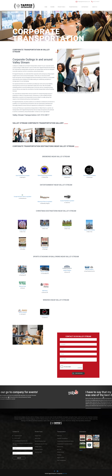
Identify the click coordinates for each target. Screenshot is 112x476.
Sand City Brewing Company (22, 175)
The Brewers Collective (67, 175)
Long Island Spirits (45, 315)
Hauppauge (32, 425)
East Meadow (59, 423)
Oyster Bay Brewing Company (45, 175)
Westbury (82, 427)
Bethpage (37, 423)
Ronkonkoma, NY (18, 442)
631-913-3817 (17, 445)
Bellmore (32, 423)
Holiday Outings (60, 458)
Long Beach (62, 425)
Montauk (86, 425)
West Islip (78, 427)
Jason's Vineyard (23, 312)
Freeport (75, 423)
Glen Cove (85, 423)
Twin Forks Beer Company (89, 175)
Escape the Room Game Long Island (22, 196)
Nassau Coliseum (45, 271)
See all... (81, 456)
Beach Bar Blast (38, 458)
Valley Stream (68, 427)
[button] (8, 400)
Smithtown (52, 427)
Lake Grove (57, 425)
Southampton (58, 427)
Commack (47, 423)
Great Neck (90, 423)
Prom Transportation (61, 467)
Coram (51, 423)
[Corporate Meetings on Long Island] (23, 135)
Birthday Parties (38, 453)
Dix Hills (54, 423)
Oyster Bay (95, 425)
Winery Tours (37, 445)
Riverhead (35, 427)
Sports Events (60, 453)
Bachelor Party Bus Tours (40, 447)
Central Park (67, 226)
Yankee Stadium (67, 270)
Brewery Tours (38, 442)
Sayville (45, 427)
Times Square (22, 230)
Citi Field (23, 273)
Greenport (16, 425)
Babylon (23, 423)
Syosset (63, 427)
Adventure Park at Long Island (45, 201)
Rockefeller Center (44, 226)
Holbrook (42, 425)
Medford (78, 425)
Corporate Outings (39, 456)
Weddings (59, 461)
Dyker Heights (22, 247)
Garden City (80, 423)
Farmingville (71, 423)
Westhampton (88, 427)
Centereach (41, 423)
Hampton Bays (22, 425)
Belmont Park (22, 286)
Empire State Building (89, 230)
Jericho (53, 425)
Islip (50, 425)
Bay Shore (28, 423)
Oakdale (90, 425)
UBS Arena (44, 290)
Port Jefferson (29, 427)
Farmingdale (65, 423)
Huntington (46, 425)
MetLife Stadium (89, 269)
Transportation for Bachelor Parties (64, 450)
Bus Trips (59, 456)
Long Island (68, 425)
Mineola (82, 425)
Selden (48, 427)
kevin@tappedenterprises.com (20, 447)
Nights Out (59, 442)
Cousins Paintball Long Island (67, 200)
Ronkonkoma (40, 427)
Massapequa (73, 425)
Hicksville (38, 425)
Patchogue (23, 427)
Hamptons (28, 425)
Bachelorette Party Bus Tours (41, 450)
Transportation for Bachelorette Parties (65, 447)
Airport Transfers (60, 464)
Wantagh (74, 427)
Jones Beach (45, 247)
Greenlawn (95, 423)
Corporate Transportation (62, 445)
